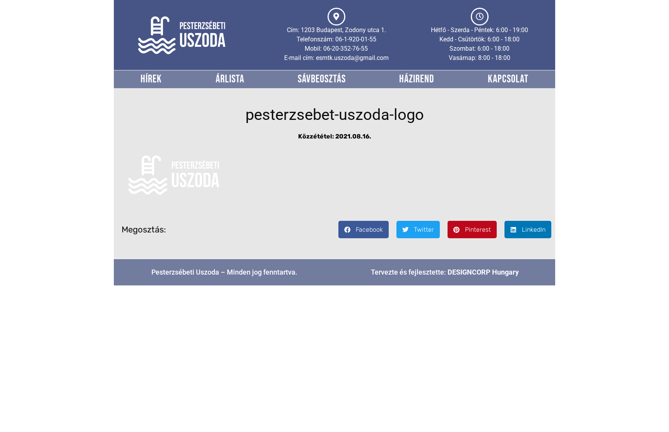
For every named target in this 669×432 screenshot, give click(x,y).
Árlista (230, 79)
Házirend (416, 79)
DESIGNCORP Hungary (483, 272)
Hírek (151, 79)
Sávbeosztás (322, 79)
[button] (363, 229)
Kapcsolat (508, 79)
